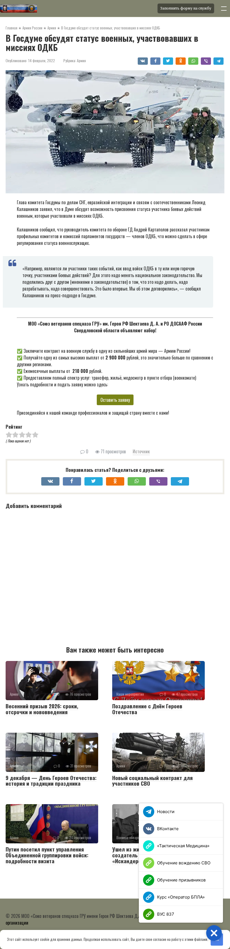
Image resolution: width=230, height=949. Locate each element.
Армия (81, 60)
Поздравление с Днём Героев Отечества (147, 709)
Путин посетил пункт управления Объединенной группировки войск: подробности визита (47, 855)
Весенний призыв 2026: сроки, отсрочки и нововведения (42, 709)
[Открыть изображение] (77, 8)
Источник (141, 451)
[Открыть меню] (224, 8)
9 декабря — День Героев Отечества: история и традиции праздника (51, 780)
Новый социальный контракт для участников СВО (152, 780)
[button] (214, 933)
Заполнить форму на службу (185, 8)
